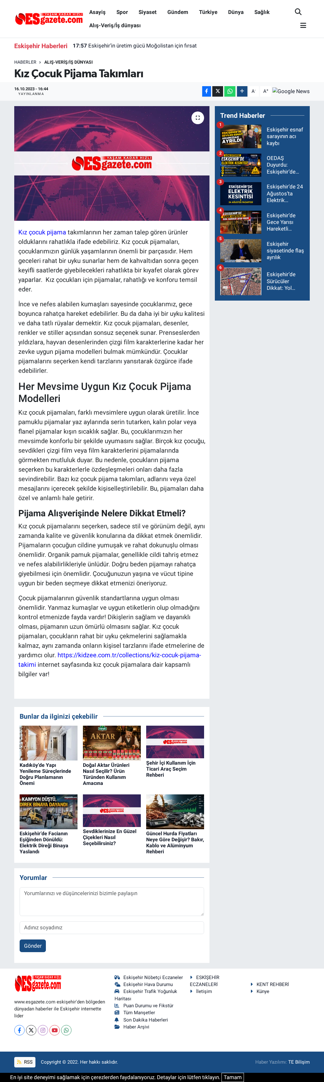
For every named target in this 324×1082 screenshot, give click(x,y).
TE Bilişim (299, 1062)
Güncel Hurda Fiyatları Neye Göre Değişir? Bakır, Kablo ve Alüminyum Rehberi (175, 843)
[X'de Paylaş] (217, 91)
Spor (122, 12)
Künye (263, 991)
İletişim (204, 991)
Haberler (25, 62)
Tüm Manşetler (139, 1012)
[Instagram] (43, 1030)
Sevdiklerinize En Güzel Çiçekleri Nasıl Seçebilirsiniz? (109, 837)
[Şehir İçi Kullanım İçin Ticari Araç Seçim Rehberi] (175, 741)
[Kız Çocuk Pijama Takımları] (111, 163)
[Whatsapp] (66, 1030)
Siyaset (148, 12)
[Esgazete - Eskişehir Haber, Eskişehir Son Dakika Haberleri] (49, 18)
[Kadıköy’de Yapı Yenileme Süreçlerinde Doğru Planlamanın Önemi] (49, 743)
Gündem (177, 12)
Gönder (33, 946)
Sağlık (262, 12)
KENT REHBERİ (273, 984)
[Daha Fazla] (242, 91)
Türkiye (208, 12)
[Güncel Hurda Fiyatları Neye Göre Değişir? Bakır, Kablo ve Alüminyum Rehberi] (175, 811)
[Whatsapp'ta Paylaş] (229, 91)
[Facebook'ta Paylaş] (206, 91)
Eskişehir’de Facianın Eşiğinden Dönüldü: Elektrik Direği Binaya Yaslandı (44, 843)
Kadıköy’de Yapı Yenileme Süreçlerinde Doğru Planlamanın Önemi (45, 774)
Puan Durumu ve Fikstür (148, 1006)
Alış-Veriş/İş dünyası (115, 25)
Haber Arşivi (136, 1027)
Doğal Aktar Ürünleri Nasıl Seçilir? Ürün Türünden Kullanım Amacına (106, 774)
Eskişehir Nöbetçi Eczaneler (153, 977)
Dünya (236, 12)
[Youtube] (54, 1030)
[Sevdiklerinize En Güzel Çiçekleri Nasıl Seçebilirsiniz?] (112, 810)
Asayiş (97, 12)
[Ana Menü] (300, 26)
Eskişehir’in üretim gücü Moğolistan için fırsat (135, 45)
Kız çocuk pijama (42, 232)
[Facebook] (19, 1030)
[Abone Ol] (291, 91)
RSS (28, 1062)
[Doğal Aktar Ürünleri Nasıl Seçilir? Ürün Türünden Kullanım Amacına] (112, 743)
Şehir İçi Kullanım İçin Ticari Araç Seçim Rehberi (171, 769)
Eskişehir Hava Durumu (148, 984)
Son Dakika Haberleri (145, 1020)
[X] (31, 1030)
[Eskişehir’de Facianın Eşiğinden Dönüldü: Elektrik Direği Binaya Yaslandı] (49, 811)
